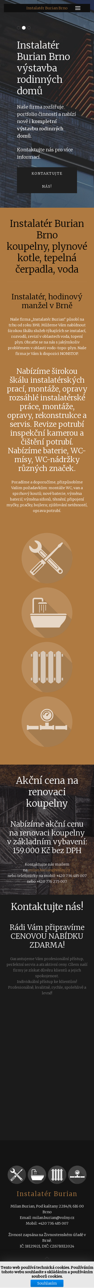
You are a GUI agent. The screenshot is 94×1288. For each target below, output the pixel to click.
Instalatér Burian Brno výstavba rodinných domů (23, 28)
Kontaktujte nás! (47, 180)
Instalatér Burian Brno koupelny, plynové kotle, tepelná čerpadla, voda (18, 28)
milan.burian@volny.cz (49, 870)
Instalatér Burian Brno (47, 8)
